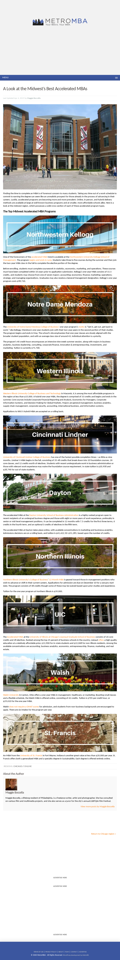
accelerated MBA (39, 257)
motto (82, 327)
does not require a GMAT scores (24, 707)
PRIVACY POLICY (50, 952)
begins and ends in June (40, 260)
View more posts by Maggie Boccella (98, 807)
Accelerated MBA (15, 637)
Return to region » (103, 834)
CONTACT (74, 952)
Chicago (17, 766)
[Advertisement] (60, 51)
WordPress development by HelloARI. (76, 955)
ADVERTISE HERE (60, 878)
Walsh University (11, 695)
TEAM (67, 952)
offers (101, 640)
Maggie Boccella (33, 98)
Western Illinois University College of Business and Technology (32, 393)
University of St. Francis (31, 755)
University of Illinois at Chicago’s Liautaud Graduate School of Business (62, 637)
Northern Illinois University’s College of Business (25, 580)
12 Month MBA (56, 580)
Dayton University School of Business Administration (53, 515)
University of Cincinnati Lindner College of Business (27, 457)
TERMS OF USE (38, 952)
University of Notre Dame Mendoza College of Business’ (33, 327)
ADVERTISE (83, 952)
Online (28, 766)
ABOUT (60, 952)
